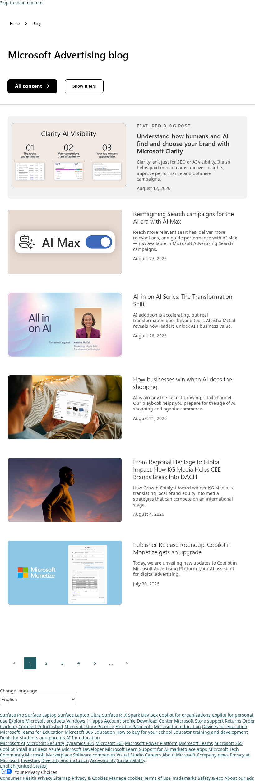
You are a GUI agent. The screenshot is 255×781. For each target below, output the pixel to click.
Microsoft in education (177, 726)
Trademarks (184, 778)
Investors (30, 760)
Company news (213, 755)
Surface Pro (12, 715)
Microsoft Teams (196, 743)
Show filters (84, 86)
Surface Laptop (41, 715)
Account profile (120, 721)
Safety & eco (210, 778)
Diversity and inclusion (65, 760)
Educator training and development (210, 732)
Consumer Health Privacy (26, 778)
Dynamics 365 (79, 743)
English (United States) (23, 766)
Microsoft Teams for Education (31, 732)
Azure (55, 749)
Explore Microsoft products (37, 721)
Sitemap (62, 778)
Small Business (31, 749)
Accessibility (103, 760)
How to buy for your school (144, 732)
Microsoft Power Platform (151, 743)
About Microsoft (179, 755)
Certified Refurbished (40, 726)
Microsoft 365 (109, 743)
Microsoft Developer (83, 749)
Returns (233, 721)
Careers (153, 755)
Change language (18, 691)
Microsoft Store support (199, 721)
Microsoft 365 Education (90, 732)
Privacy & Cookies (90, 778)
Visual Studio (130, 755)
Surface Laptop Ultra (79, 715)
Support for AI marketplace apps (173, 749)
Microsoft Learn (121, 749)
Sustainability (131, 760)
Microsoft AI (12, 743)
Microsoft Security (45, 743)
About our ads (239, 778)
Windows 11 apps (84, 721)
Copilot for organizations (185, 715)
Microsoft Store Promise (89, 726)
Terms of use (157, 778)
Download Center (155, 721)
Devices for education (224, 726)
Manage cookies (126, 778)
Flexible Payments (134, 726)
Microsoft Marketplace (48, 755)
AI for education (83, 738)
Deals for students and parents (32, 738)
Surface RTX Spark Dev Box (130, 715)
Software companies (94, 755)
